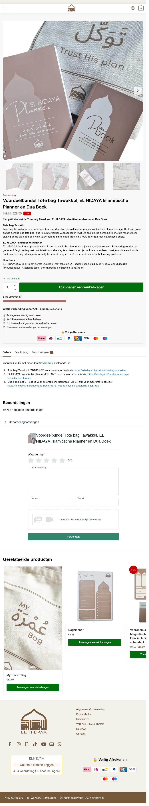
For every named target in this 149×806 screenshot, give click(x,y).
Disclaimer (82, 719)
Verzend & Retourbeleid (90, 724)
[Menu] (8, 8)
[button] (141, 8)
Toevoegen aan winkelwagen (81, 287)
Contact (80, 733)
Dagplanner (76, 630)
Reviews (81, 728)
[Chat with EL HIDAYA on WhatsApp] (60, 745)
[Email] (51, 745)
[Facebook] (11, 745)
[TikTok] (35, 745)
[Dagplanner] (95, 595)
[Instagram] (19, 745)
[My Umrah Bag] (33, 618)
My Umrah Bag (16, 675)
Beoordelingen (42, 352)
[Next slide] (138, 91)
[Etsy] (27, 745)
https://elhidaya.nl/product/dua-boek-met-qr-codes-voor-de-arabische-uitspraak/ (53, 385)
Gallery (7, 352)
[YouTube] (43, 745)
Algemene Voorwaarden (90, 709)
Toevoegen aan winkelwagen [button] (33, 687)
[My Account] (133, 8)
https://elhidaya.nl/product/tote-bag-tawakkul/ (100, 370)
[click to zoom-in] (73, 91)
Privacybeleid (84, 714)
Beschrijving (21, 352)
